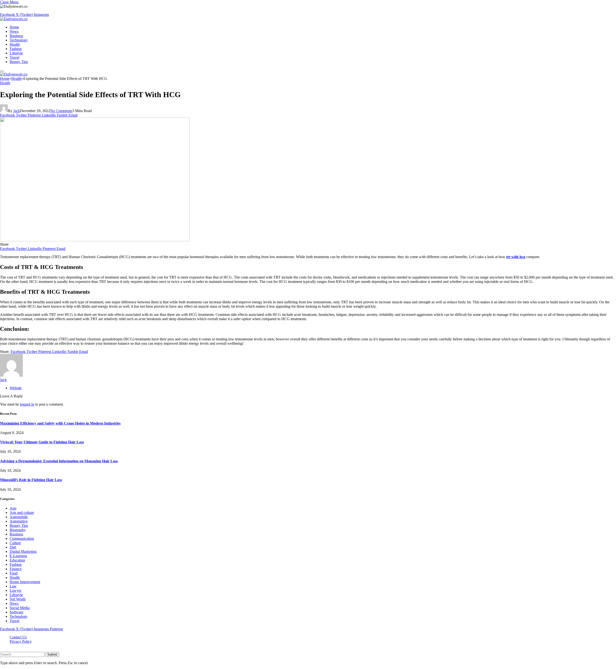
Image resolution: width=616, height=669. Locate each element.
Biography (18, 530)
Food (14, 573)
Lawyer (15, 590)
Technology (19, 40)
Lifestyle (16, 53)
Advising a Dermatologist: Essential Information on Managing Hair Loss (59, 461)
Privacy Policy (21, 641)
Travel (14, 57)
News (14, 31)
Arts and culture (22, 512)
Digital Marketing (23, 551)
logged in (27, 404)
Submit (52, 654)
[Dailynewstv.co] (13, 19)
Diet (13, 547)
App (13, 508)
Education (17, 560)
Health (15, 44)
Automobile (19, 517)
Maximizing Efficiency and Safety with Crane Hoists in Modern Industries (60, 423)
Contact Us (18, 637)
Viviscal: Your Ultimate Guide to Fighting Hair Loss (42, 442)
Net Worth (18, 599)
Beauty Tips (19, 62)
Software (16, 612)
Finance (16, 569)
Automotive (19, 521)
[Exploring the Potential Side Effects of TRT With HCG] (95, 240)
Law (13, 586)
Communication (22, 538)
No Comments (61, 111)
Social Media (20, 608)
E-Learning (18, 556)
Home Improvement (25, 582)
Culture (15, 543)
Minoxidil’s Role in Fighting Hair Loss (31, 480)
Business (16, 36)
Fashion (16, 49)
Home (14, 27)
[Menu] (2, 71)
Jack (16, 111)
